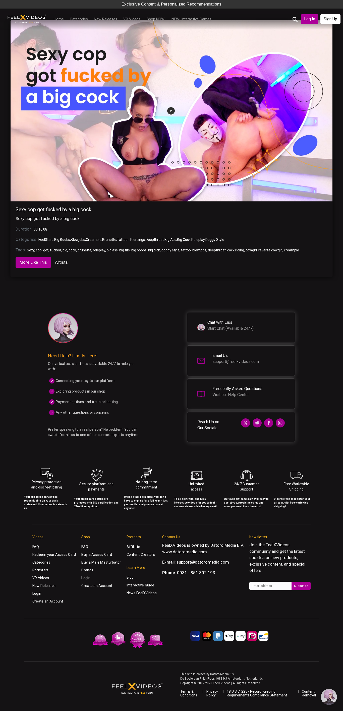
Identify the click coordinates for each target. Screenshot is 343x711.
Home (59, 19)
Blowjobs (78, 240)
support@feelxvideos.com (235, 361)
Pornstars (40, 570)
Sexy (30, 250)
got (45, 250)
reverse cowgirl (270, 250)
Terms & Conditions (188, 693)
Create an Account (47, 601)
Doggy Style (214, 240)
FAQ (35, 547)
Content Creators (141, 555)
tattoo (186, 250)
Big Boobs (62, 240)
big (65, 250)
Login (36, 593)
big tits (124, 250)
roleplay (99, 250)
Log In (309, 19)
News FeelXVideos (142, 593)
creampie (291, 250)
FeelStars (45, 240)
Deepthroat (155, 240)
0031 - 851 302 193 (196, 572)
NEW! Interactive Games (191, 19)
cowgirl (251, 250)
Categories (79, 19)
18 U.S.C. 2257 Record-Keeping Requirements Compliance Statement (257, 693)
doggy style (170, 250)
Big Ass (170, 240)
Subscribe (301, 586)
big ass (112, 250)
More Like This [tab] (33, 262)
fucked (55, 250)
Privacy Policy (212, 693)
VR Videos (132, 19)
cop (39, 250)
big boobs (139, 250)
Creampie (93, 240)
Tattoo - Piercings (131, 240)
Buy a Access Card (96, 555)
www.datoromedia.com (184, 551)
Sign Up (330, 19)
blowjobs (199, 250)
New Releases (105, 19)
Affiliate (133, 547)
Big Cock (184, 240)
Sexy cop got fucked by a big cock (53, 209)
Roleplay (198, 240)
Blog (130, 577)
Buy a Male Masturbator (101, 562)
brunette (84, 250)
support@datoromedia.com (203, 562)
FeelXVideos (278, 544)
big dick (154, 250)
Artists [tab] (61, 262)
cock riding (235, 250)
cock (72, 250)
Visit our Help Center (230, 394)
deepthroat (217, 250)
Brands (87, 570)
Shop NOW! (156, 19)
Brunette (109, 240)
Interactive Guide (140, 585)
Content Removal (309, 693)
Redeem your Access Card (54, 555)
